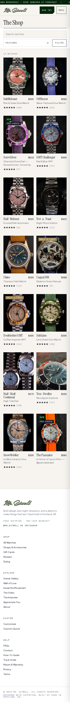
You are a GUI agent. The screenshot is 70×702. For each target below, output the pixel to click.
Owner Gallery (10, 578)
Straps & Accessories (15, 547)
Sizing (6, 561)
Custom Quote (11, 628)
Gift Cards (9, 552)
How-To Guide (11, 655)
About (6, 607)
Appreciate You (11, 602)
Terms (6, 674)
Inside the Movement (14, 588)
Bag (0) (47, 10)
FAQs (6, 645)
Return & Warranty (13, 664)
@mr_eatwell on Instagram (20, 526)
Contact (8, 650)
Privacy (7, 669)
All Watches (9, 542)
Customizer (9, 624)
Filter (59, 43)
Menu (61, 10)
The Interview (10, 597)
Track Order (9, 660)
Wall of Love (9, 583)
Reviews (7, 556)
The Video (8, 592)
